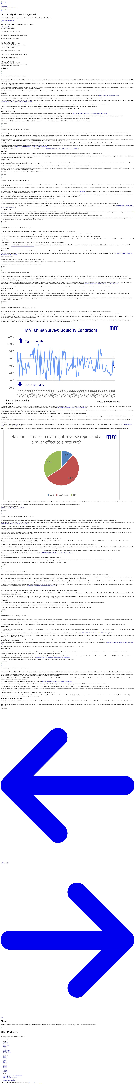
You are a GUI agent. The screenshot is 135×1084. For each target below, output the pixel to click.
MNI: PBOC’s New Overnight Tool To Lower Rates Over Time (72, 407)
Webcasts (5, 1070)
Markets (5, 1058)
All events (5, 1071)
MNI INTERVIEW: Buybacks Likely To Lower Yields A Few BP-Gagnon (90, 113)
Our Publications (6, 1051)
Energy (4, 1056)
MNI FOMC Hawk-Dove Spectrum (10, 1077)
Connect (2, 8)
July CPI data (82, 191)
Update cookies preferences (22, 1082)
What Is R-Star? (6, 1076)
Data (4, 1061)
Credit (4, 1060)
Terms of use (6, 1043)
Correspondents (6, 1050)
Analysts (5, 1048)
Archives (5, 1047)
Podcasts (5, 1067)
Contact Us (11, 8)
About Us (6, 8)
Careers (15, 8)
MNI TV (5, 1068)
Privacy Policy (6, 1045)
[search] (1, 4)
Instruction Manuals (7, 1052)
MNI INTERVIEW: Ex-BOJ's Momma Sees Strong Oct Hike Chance (56, 552)
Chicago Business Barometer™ (9, 1080)
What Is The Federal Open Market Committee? (12, 1075)
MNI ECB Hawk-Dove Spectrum (10, 1078)
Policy (4, 1057)
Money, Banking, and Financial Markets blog (109, 95)
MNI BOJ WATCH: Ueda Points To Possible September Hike (14, 523)
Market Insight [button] (4, 6)
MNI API (5, 1062)
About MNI (5, 1042)
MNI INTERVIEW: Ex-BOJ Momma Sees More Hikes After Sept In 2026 (101, 283)
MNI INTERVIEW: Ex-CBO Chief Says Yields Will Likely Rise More (16, 101)
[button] (67, 2)
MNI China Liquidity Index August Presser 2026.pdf (12, 507)
